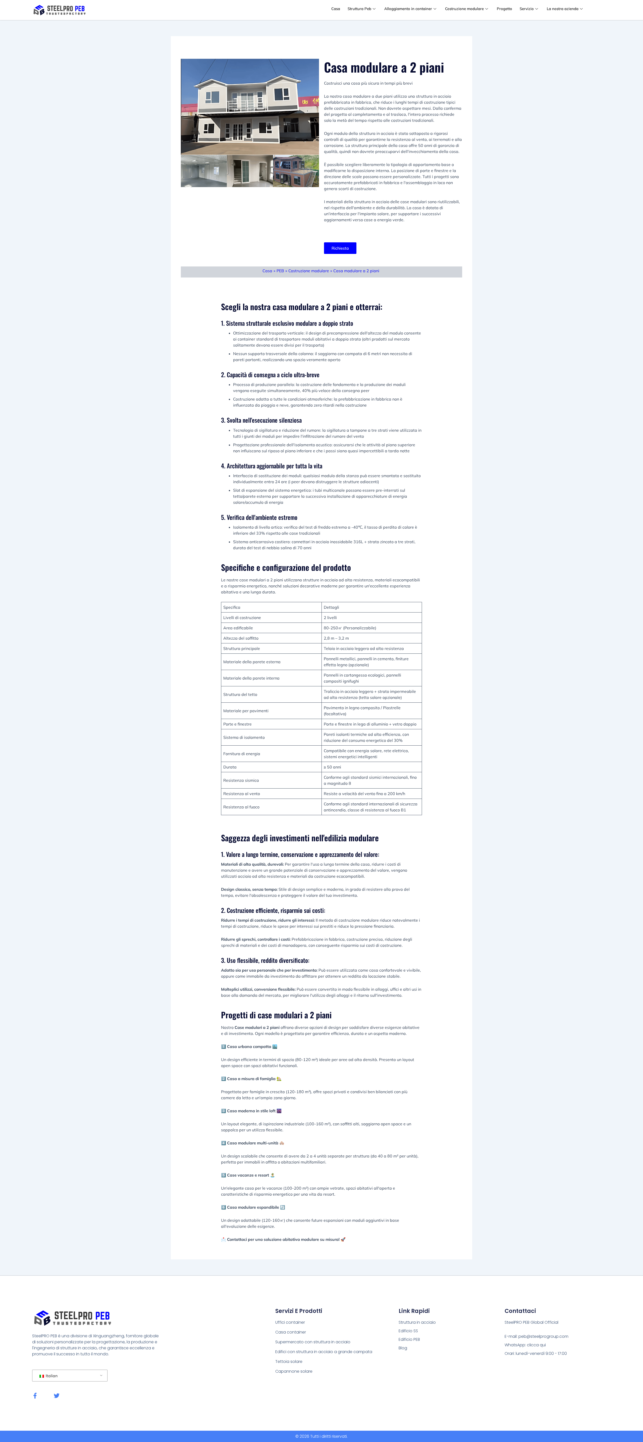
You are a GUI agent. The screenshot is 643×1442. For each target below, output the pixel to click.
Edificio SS (408, 1331)
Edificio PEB (409, 1339)
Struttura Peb (359, 8)
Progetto (504, 8)
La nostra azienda (562, 8)
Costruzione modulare (464, 8)
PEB (280, 270)
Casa (335, 8)
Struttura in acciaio (417, 1322)
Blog (403, 1348)
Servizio (527, 8)
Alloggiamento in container (408, 8)
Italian (51, 1375)
